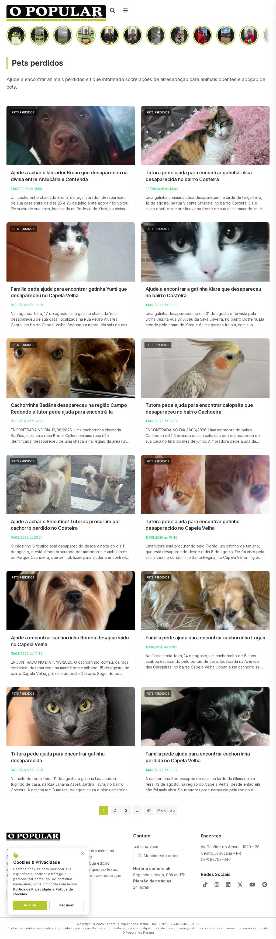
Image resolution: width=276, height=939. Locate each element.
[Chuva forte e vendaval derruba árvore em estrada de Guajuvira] (155, 35)
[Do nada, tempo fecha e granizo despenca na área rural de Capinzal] (63, 35)
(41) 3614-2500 (145, 847)
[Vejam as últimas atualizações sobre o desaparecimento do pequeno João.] (226, 35)
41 (149, 810)
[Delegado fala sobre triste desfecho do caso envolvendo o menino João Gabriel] (179, 35)
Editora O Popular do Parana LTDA (130, 924)
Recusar (66, 905)
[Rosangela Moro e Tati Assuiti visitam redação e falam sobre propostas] (16, 35)
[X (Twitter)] (240, 884)
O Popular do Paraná (138, 932)
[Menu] (125, 10)
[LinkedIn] (228, 884)
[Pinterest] (265, 884)
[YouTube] (252, 884)
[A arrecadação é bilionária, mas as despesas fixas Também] (86, 35)
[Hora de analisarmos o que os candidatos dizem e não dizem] (109, 35)
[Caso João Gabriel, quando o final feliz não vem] (132, 35)
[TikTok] (205, 884)
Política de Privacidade (32, 889)
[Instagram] (216, 884)
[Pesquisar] (112, 10)
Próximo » (166, 810)
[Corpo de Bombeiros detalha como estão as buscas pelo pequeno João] (249, 35)
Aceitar (30, 905)
